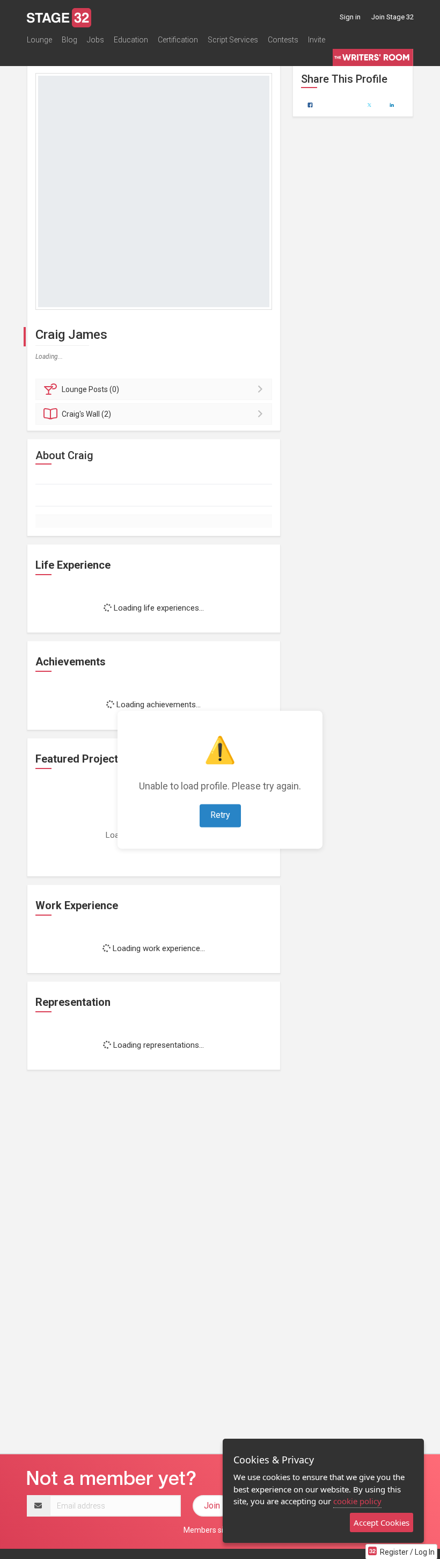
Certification (178, 39)
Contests (283, 39)
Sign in (350, 17)
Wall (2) (86, 414)
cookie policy (357, 1501)
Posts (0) (90, 389)
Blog (69, 39)
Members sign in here (220, 1530)
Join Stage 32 (392, 17)
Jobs (95, 39)
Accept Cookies (381, 1522)
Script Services (233, 39)
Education (131, 39)
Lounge (39, 39)
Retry (220, 815)
